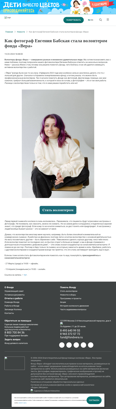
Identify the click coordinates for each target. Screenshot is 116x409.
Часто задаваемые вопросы (73, 309)
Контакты (9, 313)
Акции (63, 302)
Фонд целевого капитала (16, 343)
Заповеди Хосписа (13, 309)
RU (89, 20)
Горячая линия (11, 324)
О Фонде (9, 287)
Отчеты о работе (14, 298)
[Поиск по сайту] (100, 20)
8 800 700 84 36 (14, 332)
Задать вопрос (12, 339)
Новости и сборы (68, 295)
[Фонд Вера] (15, 358)
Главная (9, 32)
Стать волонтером (68, 291)
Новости (21, 32)
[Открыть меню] (107, 20)
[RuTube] (90, 345)
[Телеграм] (62, 345)
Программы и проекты (70, 298)
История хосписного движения (74, 306)
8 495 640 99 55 (70, 330)
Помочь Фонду (68, 287)
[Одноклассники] (69, 345)
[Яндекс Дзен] (83, 345)
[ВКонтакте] (76, 345)
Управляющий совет (14, 291)
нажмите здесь (22, 402)
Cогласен (94, 400)
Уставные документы (15, 295)
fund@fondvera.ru (71, 337)
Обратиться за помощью (18, 320)
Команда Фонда (12, 302)
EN (92, 20)
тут (25, 275)
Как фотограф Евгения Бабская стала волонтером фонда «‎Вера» (59, 32)
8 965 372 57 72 (70, 334)
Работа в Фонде (12, 306)
